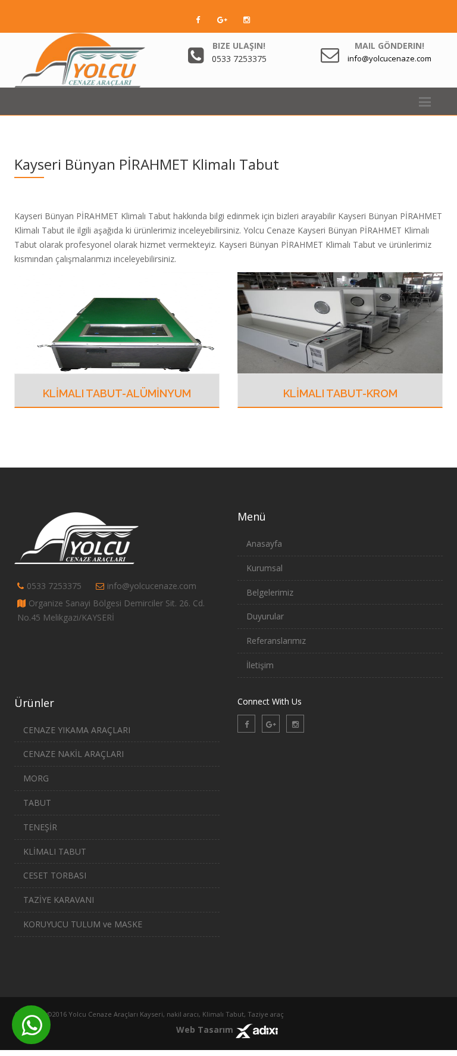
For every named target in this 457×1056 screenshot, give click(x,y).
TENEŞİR (40, 827)
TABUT (37, 802)
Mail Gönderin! (389, 45)
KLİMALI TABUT (54, 851)
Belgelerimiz (269, 592)
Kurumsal (264, 568)
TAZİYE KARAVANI (58, 899)
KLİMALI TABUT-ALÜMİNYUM (117, 393)
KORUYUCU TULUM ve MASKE (82, 924)
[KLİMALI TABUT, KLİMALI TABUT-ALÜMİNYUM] (117, 321)
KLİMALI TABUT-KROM (340, 393)
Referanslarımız (276, 640)
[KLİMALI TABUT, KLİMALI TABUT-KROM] (340, 321)
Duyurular (265, 616)
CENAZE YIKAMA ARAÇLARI (76, 730)
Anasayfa (264, 543)
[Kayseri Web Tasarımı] (257, 1029)
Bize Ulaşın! (238, 45)
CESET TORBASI (54, 875)
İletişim (260, 665)
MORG (36, 778)
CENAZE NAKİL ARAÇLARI (73, 753)
